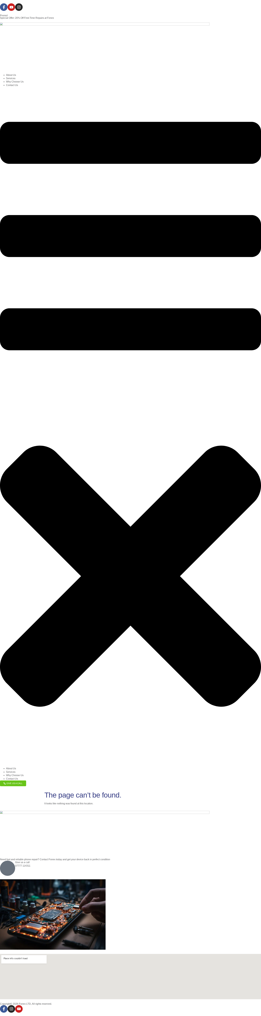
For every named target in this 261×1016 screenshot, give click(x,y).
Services (10, 78)
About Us (11, 75)
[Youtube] (11, 7)
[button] (130, 427)
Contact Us (12, 85)
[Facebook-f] (4, 7)
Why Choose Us (15, 81)
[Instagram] (19, 7)
